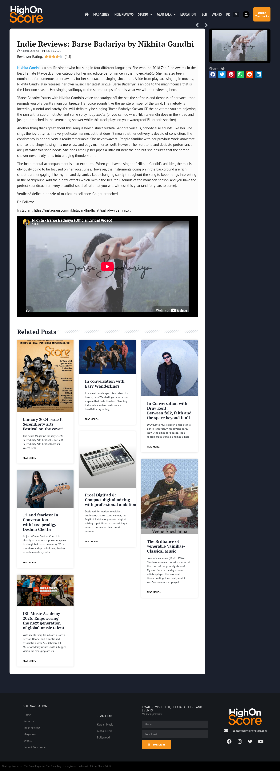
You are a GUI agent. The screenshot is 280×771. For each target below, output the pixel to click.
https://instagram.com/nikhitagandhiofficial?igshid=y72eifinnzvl (82, 210)
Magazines (101, 14)
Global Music (104, 731)
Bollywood (103, 737)
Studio (143, 14)
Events (217, 14)
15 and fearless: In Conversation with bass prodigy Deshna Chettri (40, 522)
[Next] (205, 25)
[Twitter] (250, 741)
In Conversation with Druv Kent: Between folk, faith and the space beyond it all (169, 411)
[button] (236, 14)
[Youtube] (261, 741)
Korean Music (105, 724)
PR (228, 14)
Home (27, 715)
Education (188, 14)
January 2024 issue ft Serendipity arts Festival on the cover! (43, 424)
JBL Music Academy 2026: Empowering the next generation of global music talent (43, 621)
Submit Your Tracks (35, 747)
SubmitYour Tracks (262, 14)
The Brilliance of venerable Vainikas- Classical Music (166, 546)
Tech (203, 14)
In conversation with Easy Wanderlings (104, 383)
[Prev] (198, 25)
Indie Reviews (124, 14)
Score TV (29, 721)
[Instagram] (240, 741)
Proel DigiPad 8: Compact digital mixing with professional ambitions (111, 499)
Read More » (29, 457)
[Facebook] (229, 741)
